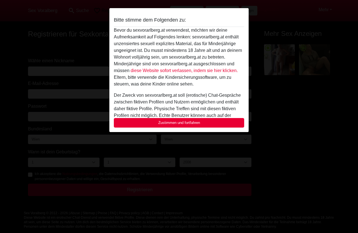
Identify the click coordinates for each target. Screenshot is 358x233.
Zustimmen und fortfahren (179, 123)
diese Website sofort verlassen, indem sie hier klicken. (184, 70)
